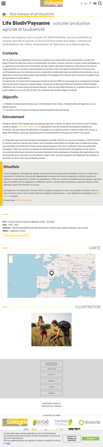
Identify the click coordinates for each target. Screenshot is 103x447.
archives (51, 369)
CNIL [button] (8, 443)
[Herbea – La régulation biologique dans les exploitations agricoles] (63, 422)
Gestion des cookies (52, 406)
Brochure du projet (24, 200)
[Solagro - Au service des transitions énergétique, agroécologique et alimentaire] (15, 422)
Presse (51, 393)
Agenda (51, 381)
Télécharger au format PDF (16, 235)
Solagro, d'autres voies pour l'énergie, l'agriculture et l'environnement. (51, 3)
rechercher (100, 3)
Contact (51, 375)
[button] (51, 273)
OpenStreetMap (86, 297)
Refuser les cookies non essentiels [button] (71, 438)
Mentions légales (52, 403)
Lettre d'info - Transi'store (51, 364)
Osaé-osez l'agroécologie (29, 127)
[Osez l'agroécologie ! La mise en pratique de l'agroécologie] (41, 422)
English (95, 3)
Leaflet (79, 297)
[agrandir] (51, 329)
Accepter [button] (90, 438)
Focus (51, 387)
